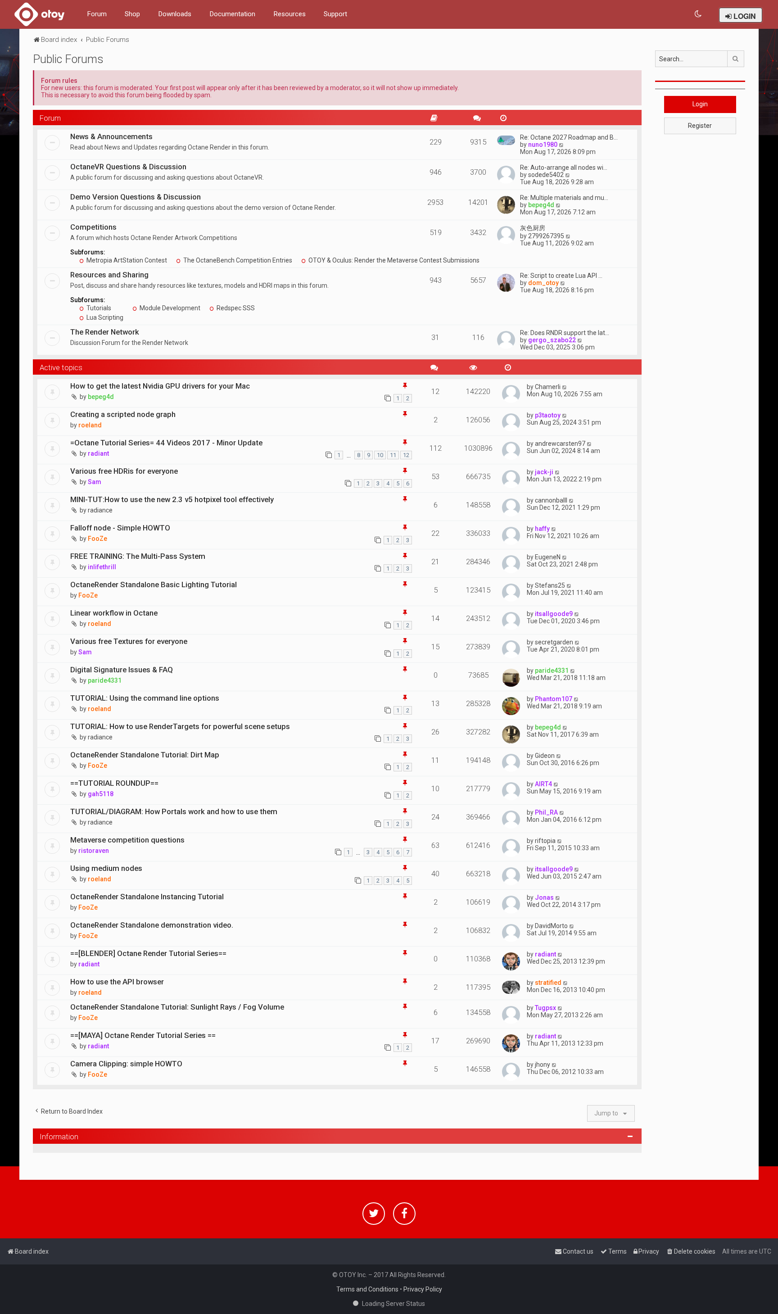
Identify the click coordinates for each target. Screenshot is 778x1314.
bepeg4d (541, 204)
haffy (542, 528)
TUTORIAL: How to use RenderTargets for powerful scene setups (180, 726)
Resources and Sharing (109, 274)
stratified (548, 982)
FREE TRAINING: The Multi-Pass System (137, 556)
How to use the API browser (117, 981)
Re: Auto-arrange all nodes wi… (563, 167)
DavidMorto (551, 925)
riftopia (545, 840)
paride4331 (105, 680)
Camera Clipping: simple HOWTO (126, 1063)
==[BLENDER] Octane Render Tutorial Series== (148, 953)
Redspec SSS (235, 308)
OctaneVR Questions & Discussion (128, 166)
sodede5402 (546, 174)
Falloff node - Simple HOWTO (120, 527)
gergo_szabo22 (552, 340)
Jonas (544, 897)
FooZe (97, 538)
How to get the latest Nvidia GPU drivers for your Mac (160, 385)
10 (380, 455)
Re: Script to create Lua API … (561, 275)
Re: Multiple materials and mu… (564, 197)
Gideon (545, 755)
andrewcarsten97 (560, 443)
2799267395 (546, 236)
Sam (94, 481)
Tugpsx (545, 1007)
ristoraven (93, 850)
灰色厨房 (532, 227)
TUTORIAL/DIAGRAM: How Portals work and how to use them (173, 811)
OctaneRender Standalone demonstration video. (151, 924)
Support (335, 14)
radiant (98, 453)
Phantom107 (553, 698)
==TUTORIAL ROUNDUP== (114, 783)
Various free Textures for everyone (128, 641)
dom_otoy (543, 282)
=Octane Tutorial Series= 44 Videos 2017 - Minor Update (166, 442)
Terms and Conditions (367, 1289)
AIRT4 (543, 784)
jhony (542, 1064)
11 (393, 455)
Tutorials (98, 308)
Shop (132, 14)
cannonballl (551, 500)
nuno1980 (542, 144)
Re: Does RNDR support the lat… (564, 332)
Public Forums (68, 59)
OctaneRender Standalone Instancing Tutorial (147, 896)
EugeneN (548, 557)
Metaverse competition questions (127, 839)
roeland (90, 425)
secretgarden (554, 642)
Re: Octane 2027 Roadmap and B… (569, 137)
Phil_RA (546, 812)
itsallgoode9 (554, 613)
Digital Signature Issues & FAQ (121, 669)
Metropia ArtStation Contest (126, 260)
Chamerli (548, 386)
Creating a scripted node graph (123, 414)
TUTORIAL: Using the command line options (144, 697)
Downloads (174, 14)
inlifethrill (102, 567)
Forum (97, 14)
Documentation (232, 14)
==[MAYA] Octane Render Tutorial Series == (143, 1035)
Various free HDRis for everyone (124, 471)
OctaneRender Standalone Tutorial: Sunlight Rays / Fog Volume (177, 1006)
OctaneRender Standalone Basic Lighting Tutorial (153, 584)
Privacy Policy (422, 1289)
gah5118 (100, 793)
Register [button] (700, 125)
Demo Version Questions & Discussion (135, 196)
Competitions (93, 226)
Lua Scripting (104, 317)
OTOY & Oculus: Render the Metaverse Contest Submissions (393, 260)
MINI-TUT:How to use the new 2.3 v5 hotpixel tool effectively (172, 499)
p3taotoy (548, 415)
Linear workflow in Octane (114, 612)
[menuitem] (698, 14)
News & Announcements (111, 136)
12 (406, 455)
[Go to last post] (565, 386)
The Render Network (104, 331)
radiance (100, 510)
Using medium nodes (106, 868)
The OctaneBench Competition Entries (237, 260)
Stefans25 (550, 585)
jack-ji (544, 472)
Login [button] (700, 104)
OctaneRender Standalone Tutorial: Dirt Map (144, 754)
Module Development (169, 308)
